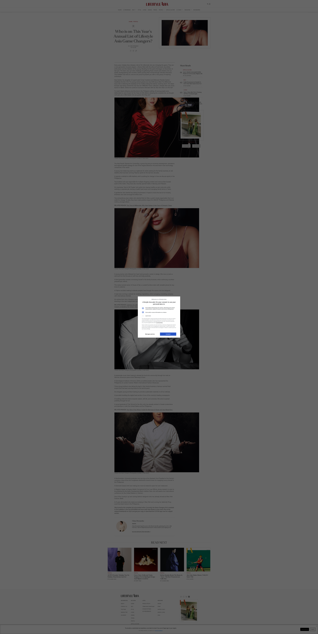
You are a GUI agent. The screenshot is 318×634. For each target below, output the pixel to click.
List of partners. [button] (159, 322)
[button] (159, 316)
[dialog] (159, 317)
